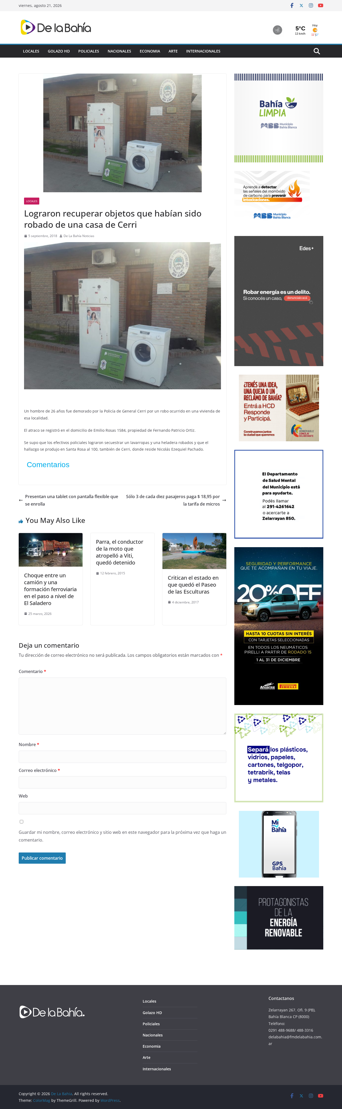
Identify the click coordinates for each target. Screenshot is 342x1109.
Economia (150, 51)
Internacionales (203, 51)
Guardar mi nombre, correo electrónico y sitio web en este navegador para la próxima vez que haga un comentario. (122, 836)
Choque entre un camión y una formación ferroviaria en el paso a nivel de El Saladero (50, 589)
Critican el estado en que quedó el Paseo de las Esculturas (193, 584)
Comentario (32, 671)
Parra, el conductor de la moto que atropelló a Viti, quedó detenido (119, 552)
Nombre (29, 744)
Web (23, 796)
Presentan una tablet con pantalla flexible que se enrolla (71, 500)
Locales (31, 51)
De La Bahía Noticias (79, 236)
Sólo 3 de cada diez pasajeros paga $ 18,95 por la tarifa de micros (173, 500)
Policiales (88, 51)
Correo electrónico (39, 770)
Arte (173, 51)
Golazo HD (59, 51)
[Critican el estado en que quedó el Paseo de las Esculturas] (194, 537)
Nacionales (119, 51)
